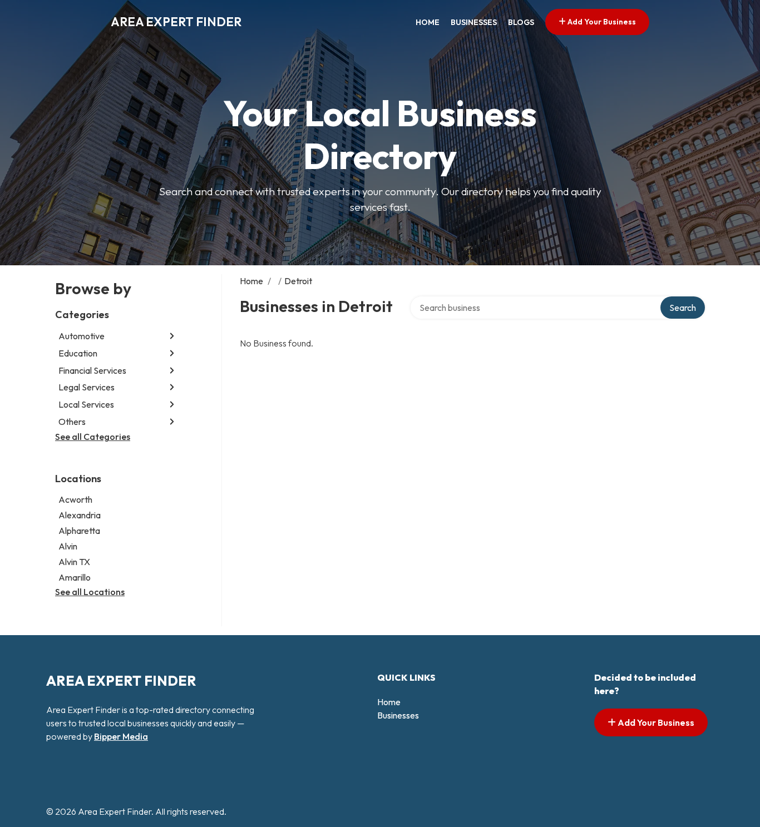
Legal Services (86, 387)
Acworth (75, 499)
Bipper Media (121, 736)
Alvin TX (74, 561)
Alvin (67, 546)
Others (72, 421)
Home (428, 22)
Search (682, 307)
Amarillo (74, 577)
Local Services (86, 404)
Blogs (521, 22)
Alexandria (79, 515)
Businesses (474, 22)
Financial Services (92, 370)
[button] (172, 336)
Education (77, 353)
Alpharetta (79, 530)
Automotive (81, 335)
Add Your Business (601, 22)
